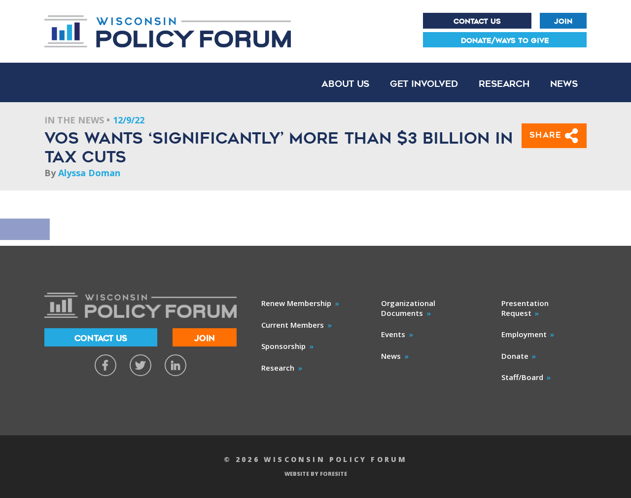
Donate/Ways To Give (505, 40)
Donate (514, 356)
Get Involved (424, 83)
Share (547, 135)
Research (504, 83)
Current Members (292, 325)
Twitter (140, 365)
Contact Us (477, 21)
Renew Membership (296, 303)
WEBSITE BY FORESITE (315, 473)
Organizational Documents (408, 308)
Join (563, 21)
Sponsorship (283, 346)
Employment (524, 334)
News (564, 83)
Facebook (105, 365)
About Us (345, 83)
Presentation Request (525, 308)
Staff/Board (522, 377)
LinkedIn (175, 365)
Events (393, 334)
